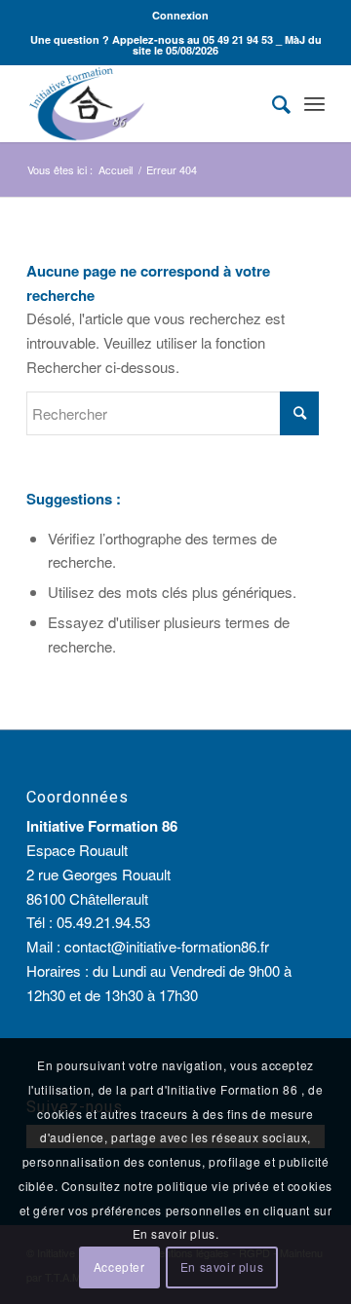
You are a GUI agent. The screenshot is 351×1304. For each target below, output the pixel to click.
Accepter (119, 1266)
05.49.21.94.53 (103, 922)
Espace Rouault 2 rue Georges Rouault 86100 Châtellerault (98, 874)
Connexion (180, 15)
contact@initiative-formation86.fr (166, 946)
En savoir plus (221, 1266)
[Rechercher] (272, 103)
